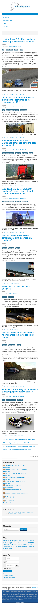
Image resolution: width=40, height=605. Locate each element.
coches (18, 345)
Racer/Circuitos (6, 467)
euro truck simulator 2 (8, 153)
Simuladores (13, 514)
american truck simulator (12, 110)
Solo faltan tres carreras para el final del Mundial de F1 (18, 449)
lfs (3, 49)
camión (31, 153)
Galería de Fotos (7, 20)
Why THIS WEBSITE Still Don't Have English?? (20, 512)
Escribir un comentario (17, 94)
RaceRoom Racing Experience (19, 543)
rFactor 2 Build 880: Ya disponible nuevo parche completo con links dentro (18, 334)
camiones (18, 153)
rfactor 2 (5, 248)
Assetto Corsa (7, 548)
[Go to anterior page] (8, 457)
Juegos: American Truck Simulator (18, 107)
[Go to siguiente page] (12, 457)
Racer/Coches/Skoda (8, 502)
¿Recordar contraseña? (9, 577)
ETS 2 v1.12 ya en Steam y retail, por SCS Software (17, 443)
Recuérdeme (7, 568)
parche (16, 49)
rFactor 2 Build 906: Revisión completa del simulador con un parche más (17, 237)
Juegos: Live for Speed (15, 46)
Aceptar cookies (20, 602)
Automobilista (6, 546)
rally (4, 400)
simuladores (12, 345)
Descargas (6, 17)
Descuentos (6, 26)
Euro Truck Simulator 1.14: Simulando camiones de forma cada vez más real (19, 142)
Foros (4, 23)
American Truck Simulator (26, 547)
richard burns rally (11, 400)
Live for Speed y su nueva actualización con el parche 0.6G (19, 446)
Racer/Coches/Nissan (8, 487)
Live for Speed (13, 546)
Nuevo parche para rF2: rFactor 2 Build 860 (18, 287)
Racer (19, 514)
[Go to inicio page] (4, 457)
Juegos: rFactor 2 (13, 245)
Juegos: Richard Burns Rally (16, 396)
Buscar (24, 529)
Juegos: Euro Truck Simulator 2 (17, 150)
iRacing (9, 543)
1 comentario (14, 329)
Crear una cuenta (7, 574)
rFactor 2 (26, 540)
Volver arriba (34, 587)
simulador (24, 153)
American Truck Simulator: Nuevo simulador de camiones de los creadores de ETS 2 (18, 99)
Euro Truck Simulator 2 (24, 545)
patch (21, 49)
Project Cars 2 (17, 540)
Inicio (4, 14)
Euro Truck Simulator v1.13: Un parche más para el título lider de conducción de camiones (18, 191)
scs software (23, 110)
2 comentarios (15, 283)
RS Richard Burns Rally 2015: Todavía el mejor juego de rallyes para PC (20, 390)
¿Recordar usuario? (8, 575)
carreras (18, 248)
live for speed (9, 49)
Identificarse (7, 571)
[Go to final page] (16, 457)
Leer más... (6, 94)
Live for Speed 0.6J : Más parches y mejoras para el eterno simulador (18, 40)
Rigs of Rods (7, 540)
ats (3, 110)
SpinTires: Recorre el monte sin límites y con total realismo (19, 439)
